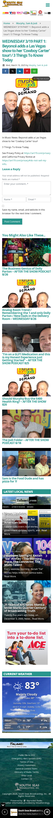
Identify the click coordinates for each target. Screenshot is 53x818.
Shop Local (26, 775)
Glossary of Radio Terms (26, 772)
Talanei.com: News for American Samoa (19, 520)
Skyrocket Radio (34, 800)
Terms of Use (26, 761)
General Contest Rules (26, 768)
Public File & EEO (26, 755)
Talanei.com (10, 526)
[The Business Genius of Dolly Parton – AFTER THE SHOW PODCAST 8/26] (26, 252)
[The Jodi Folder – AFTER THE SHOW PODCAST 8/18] (26, 424)
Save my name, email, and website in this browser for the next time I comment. (23, 211)
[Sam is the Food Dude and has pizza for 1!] (26, 462)
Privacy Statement (26, 765)
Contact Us (26, 778)
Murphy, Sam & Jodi (38, 65)
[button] (48, 5)
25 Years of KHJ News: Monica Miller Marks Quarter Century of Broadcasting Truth (25, 608)
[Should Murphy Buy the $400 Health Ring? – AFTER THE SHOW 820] (26, 382)
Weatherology (43, 802)
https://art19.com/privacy (37, 153)
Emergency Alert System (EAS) (26, 758)
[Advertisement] (26, 647)
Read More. (10, 576)
